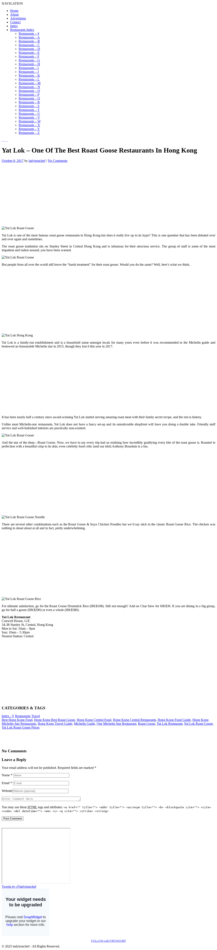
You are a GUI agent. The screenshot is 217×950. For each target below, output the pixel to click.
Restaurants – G (29, 60)
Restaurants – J (29, 72)
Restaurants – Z (29, 133)
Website (7, 791)
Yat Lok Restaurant (169, 723)
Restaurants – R (29, 102)
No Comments (57, 160)
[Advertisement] (37, 192)
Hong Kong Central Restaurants (134, 720)
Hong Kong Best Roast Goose (54, 720)
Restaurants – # (29, 33)
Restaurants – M (29, 83)
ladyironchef (37, 160)
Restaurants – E (29, 52)
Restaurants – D (29, 49)
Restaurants (23, 716)
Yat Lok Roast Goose (198, 723)
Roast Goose (146, 723)
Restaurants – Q (29, 98)
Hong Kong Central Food (94, 720)
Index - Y (8, 716)
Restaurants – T (29, 110)
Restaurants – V (29, 117)
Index (14, 26)
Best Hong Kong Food (17, 720)
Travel (35, 716)
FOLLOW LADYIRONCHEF (108, 940)
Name (7, 775)
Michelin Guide (84, 723)
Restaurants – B (29, 41)
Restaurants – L (29, 79)
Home (14, 10)
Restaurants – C (29, 45)
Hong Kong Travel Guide (55, 723)
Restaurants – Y (29, 129)
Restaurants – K (29, 75)
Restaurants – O (29, 91)
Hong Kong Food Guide (174, 720)
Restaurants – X (29, 125)
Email (7, 783)
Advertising (18, 18)
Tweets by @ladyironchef (19, 886)
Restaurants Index (22, 30)
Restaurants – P (29, 94)
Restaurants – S (29, 106)
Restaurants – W (30, 121)
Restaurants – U (29, 113)
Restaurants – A (29, 37)
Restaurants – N (29, 87)
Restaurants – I (29, 68)
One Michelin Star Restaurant (116, 723)
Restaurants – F (29, 56)
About (14, 14)
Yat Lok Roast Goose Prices (20, 727)
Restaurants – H (29, 64)
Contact (15, 22)
